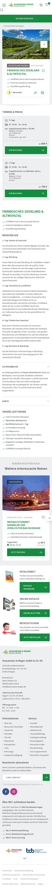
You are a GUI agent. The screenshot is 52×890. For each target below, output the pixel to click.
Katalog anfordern (28, 587)
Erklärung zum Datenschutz (18, 784)
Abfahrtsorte (36, 730)
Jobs (6, 748)
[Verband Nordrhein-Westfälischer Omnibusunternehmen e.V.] (26, 856)
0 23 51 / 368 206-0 (22, 698)
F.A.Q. (15, 879)
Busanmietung (36, 748)
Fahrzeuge (9, 751)
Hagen (40, 884)
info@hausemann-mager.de (14, 686)
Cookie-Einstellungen (29, 879)
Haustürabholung (37, 734)
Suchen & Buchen (25, 18)
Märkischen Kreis (28, 884)
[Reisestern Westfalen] (13, 849)
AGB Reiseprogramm (11, 874)
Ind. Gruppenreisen (38, 751)
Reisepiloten (9, 744)
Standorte (8, 730)
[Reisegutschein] (9, 628)
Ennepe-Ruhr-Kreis (10, 884)
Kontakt (33, 723)
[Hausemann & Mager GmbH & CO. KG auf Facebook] (5, 791)
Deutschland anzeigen (14, 26)
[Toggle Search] (1, 10)
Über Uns (8, 723)
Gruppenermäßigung (13, 755)
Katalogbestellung (38, 737)
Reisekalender (36, 727)
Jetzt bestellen (31, 637)
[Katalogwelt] (9, 577)
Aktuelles (8, 734)
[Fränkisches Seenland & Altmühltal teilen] (36, 92)
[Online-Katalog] (9, 604)
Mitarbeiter (9, 741)
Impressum (7, 870)
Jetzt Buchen (18, 552)
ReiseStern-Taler (37, 744)
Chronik (7, 737)
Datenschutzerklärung (23, 870)
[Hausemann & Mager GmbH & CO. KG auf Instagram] (13, 791)
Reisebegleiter (36, 741)
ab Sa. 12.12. (15, 545)
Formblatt (6, 879)
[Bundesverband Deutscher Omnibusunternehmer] (36, 849)
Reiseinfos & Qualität (39, 755)
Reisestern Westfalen (13, 727)
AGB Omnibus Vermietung (34, 874)
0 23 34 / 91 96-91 (16, 695)
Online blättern (31, 613)
